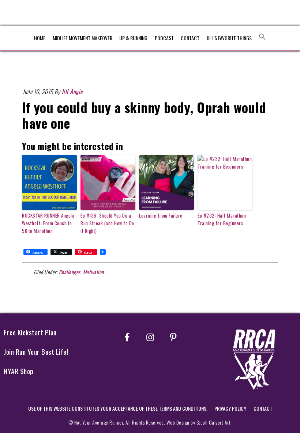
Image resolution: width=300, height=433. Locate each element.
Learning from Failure (161, 215)
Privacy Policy (230, 408)
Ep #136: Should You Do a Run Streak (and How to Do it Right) (107, 223)
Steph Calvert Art (213, 422)
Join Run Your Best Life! (36, 351)
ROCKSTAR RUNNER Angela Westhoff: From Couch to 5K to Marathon (48, 223)
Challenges (69, 272)
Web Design (178, 422)
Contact (263, 408)
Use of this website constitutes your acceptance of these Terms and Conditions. (117, 408)
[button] (262, 37)
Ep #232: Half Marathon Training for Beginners (222, 219)
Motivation (93, 272)
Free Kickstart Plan (30, 332)
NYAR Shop (19, 371)
